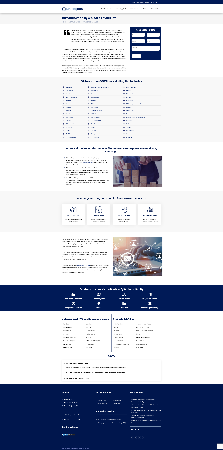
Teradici (128, 127)
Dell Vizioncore (95, 137)
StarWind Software (96, 110)
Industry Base (117, 400)
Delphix (68, 94)
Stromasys (129, 120)
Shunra (68, 130)
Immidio (128, 107)
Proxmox (129, 114)
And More (129, 137)
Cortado (93, 130)
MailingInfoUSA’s (88, 162)
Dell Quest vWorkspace (98, 134)
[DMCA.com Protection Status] (68, 435)
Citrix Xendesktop (71, 137)
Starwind (68, 107)
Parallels (68, 100)
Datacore (68, 120)
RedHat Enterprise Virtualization (135, 117)
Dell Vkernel (69, 90)
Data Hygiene (117, 403)
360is (92, 104)
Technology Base (102, 403)
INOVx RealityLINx (71, 97)
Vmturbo (128, 134)
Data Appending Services (114, 419)
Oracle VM (69, 104)
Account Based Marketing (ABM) (116, 423)
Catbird (93, 127)
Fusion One (129, 100)
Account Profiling (101, 419)
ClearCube (69, 87)
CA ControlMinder (96, 120)
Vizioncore (69, 127)
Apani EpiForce (95, 117)
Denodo (128, 90)
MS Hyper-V (94, 90)
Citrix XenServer (71, 114)
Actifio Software (95, 114)
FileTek (128, 97)
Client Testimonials (83, 415)
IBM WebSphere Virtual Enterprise (136, 104)
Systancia (129, 124)
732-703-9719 (153, 2)
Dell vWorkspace (131, 87)
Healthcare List (106, 9)
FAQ (79, 419)
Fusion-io (68, 110)
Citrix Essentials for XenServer (100, 87)
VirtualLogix (130, 130)
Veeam (93, 94)
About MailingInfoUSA (68, 415)
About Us (145, 9)
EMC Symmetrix (70, 134)
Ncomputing (94, 107)
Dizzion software (131, 94)
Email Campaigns (100, 423)
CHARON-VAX (70, 124)
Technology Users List (83, 265)
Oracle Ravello (130, 110)
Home (64, 22)
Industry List (134, 9)
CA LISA (93, 124)
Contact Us (155, 9)
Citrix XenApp (95, 97)
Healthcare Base (101, 400)
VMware (93, 100)
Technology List (121, 9)
